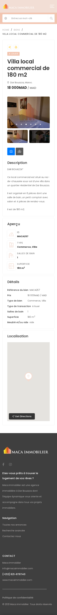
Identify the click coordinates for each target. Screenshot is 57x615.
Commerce (24, 246)
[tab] (11, 151)
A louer (36, 306)
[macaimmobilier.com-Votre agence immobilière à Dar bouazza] (18, 6)
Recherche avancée (13, 530)
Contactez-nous (11, 536)
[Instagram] (10, 464)
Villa (34, 246)
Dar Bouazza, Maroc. (21, 82)
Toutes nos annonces (14, 524)
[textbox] (28, 193)
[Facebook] (3, 464)
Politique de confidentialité (17, 597)
